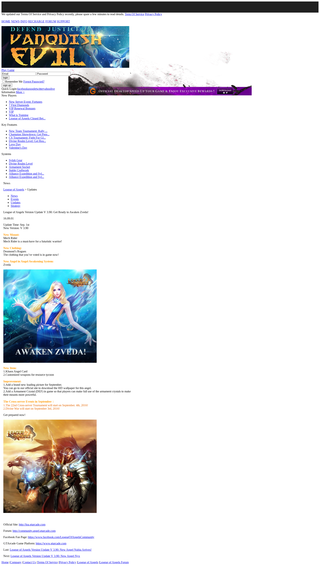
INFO (23, 21)
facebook (22, 88)
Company (15, 562)
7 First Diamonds (19, 105)
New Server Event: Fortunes (25, 101)
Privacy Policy (153, 14)
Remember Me (14, 81)
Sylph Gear (15, 160)
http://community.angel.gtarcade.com (34, 530)
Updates (15, 202)
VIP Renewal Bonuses (22, 108)
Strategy (15, 205)
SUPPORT (63, 21)
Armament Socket (19, 167)
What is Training (18, 115)
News (14, 195)
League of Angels (13, 189)
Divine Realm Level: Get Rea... (27, 141)
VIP (11, 111)
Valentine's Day (18, 147)
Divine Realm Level (21, 163)
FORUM (50, 21)
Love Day (15, 144)
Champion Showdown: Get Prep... (29, 134)
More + (20, 92)
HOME (5, 21)
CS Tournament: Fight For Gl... (27, 137)
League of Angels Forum (114, 562)
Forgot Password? (33, 81)
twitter (39, 88)
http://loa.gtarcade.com (32, 524)
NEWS (15, 21)
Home (5, 562)
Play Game (7, 70)
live (53, 88)
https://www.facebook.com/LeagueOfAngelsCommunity (61, 537)
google (32, 88)
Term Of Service (134, 14)
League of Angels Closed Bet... (27, 118)
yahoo (47, 88)
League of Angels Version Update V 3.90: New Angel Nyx (45, 556)
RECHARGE (36, 21)
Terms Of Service (47, 562)
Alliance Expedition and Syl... (26, 173)
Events (15, 199)
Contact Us (29, 562)
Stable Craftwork (19, 170)
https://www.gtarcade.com (51, 543)
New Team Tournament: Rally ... (28, 131)
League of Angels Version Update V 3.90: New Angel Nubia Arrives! (50, 549)
